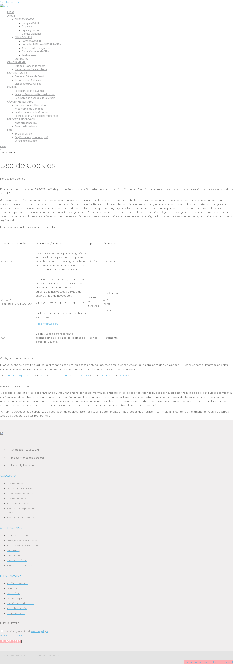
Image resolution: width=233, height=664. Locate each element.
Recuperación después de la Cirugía (35, 97)
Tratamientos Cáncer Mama (31, 69)
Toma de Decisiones (26, 126)
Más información (47, 323)
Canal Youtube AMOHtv (35, 51)
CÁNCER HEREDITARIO (20, 101)
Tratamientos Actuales (28, 80)
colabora (8, 475)
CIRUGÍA (12, 87)
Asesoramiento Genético (29, 108)
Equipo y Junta (30, 30)
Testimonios (29, 55)
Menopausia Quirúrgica (28, 83)
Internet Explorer (18, 375)
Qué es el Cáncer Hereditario (31, 105)
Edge (123, 375)
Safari (43, 375)
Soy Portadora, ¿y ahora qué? (31, 137)
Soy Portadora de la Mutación (31, 112)
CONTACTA (21, 58)
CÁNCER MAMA (16, 62)
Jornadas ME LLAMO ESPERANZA (41, 44)
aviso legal (37, 631)
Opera (104, 375)
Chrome (64, 375)
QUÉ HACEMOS (23, 37)
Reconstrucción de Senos (29, 90)
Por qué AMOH (30, 23)
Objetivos (27, 26)
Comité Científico (32, 33)
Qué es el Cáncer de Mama (30, 65)
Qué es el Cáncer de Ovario (30, 76)
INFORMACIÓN (11, 575)
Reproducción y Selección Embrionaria (36, 115)
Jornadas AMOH (31, 41)
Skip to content (10, 2)
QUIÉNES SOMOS (24, 19)
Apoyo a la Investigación (36, 48)
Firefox (85, 375)
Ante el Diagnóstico (26, 122)
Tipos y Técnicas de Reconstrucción (35, 94)
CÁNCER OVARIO (17, 73)
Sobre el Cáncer (24, 133)
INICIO (10, 12)
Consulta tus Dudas (26, 140)
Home (3, 146)
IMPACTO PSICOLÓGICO (21, 119)
